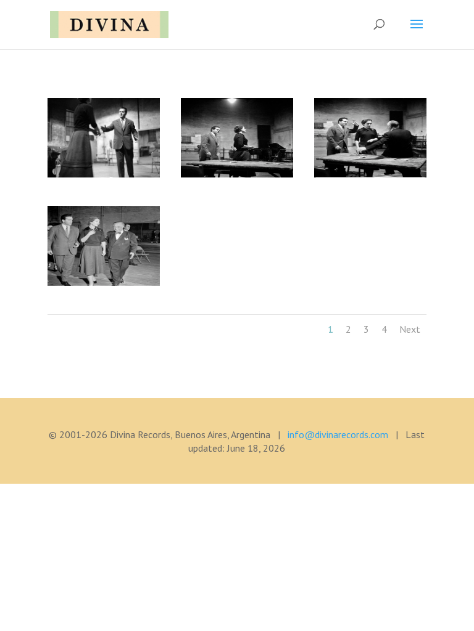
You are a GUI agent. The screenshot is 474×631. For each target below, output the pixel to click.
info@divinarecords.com (338, 434)
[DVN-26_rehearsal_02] (237, 174)
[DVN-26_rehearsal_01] (104, 174)
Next (409, 329)
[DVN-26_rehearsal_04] (104, 282)
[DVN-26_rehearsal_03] (370, 174)
